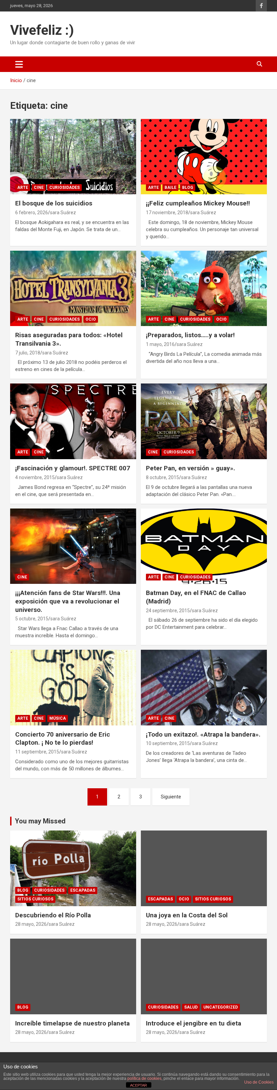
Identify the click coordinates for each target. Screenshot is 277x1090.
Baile (170, 187)
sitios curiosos (35, 899)
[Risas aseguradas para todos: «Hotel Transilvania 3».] (73, 288)
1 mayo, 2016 (160, 344)
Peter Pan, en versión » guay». (190, 468)
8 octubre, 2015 (162, 477)
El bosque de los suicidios (53, 203)
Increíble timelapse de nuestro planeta (72, 1023)
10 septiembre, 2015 (168, 743)
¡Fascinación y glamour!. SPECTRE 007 (72, 468)
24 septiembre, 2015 (168, 610)
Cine (39, 187)
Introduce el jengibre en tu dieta (193, 1023)
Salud (191, 1007)
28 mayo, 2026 (31, 924)
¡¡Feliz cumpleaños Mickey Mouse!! (198, 203)
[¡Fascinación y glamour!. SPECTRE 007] (73, 421)
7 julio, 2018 (27, 352)
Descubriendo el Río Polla (53, 915)
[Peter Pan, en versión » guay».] (204, 421)
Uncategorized (220, 1007)
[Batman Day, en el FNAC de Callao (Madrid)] (204, 546)
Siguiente (171, 797)
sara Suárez (63, 212)
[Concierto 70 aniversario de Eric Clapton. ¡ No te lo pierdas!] (73, 687)
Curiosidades (64, 187)
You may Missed (40, 821)
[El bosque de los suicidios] (73, 157)
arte (22, 187)
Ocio (90, 319)
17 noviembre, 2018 (167, 212)
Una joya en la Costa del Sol (187, 915)
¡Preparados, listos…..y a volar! (190, 335)
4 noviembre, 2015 (35, 477)
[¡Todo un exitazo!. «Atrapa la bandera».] (204, 687)
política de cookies (144, 1078)
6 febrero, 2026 (31, 212)
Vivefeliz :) (42, 30)
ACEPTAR (138, 1085)
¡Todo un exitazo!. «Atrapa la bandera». (203, 734)
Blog (187, 187)
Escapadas (82, 890)
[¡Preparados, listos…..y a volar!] (204, 288)
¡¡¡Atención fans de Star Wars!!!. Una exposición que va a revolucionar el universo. (67, 601)
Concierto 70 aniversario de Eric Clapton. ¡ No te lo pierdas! (62, 738)
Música (57, 718)
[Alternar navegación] (19, 64)
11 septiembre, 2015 (37, 751)
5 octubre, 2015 (31, 618)
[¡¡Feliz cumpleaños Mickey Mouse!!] (204, 157)
